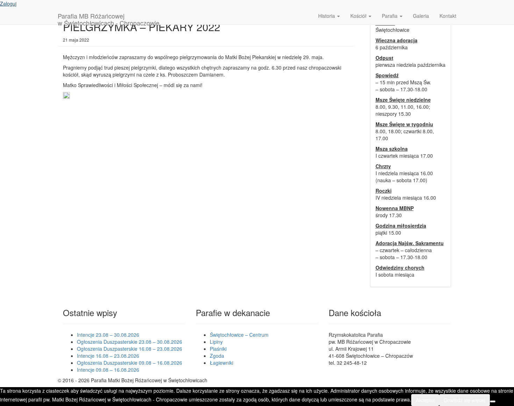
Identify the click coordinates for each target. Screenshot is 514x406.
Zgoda (217, 355)
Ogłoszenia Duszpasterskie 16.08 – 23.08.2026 (129, 348)
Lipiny (216, 341)
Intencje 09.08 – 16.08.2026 (108, 369)
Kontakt (448, 15)
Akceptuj (425, 400)
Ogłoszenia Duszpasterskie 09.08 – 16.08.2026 (129, 362)
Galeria (421, 15)
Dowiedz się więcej (464, 400)
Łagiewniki (221, 362)
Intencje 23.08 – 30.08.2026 (108, 334)
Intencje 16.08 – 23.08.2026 (108, 355)
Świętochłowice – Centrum (239, 334)
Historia (327, 15)
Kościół (359, 15)
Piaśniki (218, 348)
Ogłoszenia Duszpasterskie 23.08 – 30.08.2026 (129, 341)
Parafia (390, 15)
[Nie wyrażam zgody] (492, 401)
